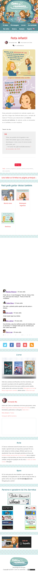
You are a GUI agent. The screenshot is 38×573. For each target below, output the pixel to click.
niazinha (7, 171)
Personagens (15, 25)
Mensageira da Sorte (29, 388)
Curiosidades (32, 25)
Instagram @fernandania (9, 416)
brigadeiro (13, 168)
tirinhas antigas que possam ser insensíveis (14, 455)
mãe (3, 171)
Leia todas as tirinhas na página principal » (19, 177)
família (24, 168)
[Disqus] (19, 263)
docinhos (19, 168)
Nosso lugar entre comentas (10, 407)
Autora (14, 29)
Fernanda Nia (13, 42)
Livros (23, 25)
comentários (20, 45)
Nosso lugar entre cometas (9, 390)
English (29, 29)
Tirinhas (5, 25)
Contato (21, 29)
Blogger (23, 567)
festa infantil (29, 168)
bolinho (8, 168)
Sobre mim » (25, 410)
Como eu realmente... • (21, 569)
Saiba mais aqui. (30, 390)
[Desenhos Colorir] (30, 522)
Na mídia (6, 29)
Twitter (12, 413)
